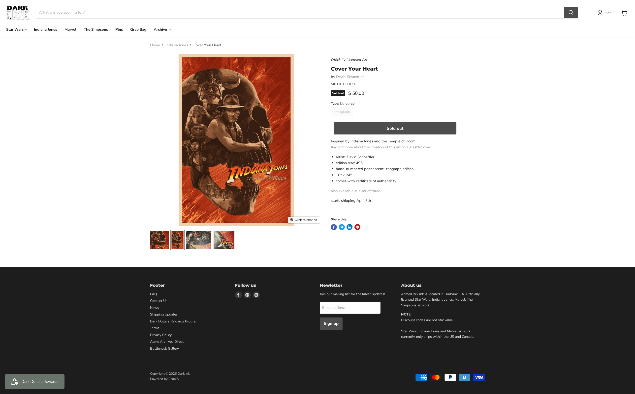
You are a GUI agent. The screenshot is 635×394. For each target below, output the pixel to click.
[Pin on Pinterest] (357, 227)
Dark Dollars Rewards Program (174, 321)
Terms (154, 328)
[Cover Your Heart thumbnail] (159, 240)
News (154, 307)
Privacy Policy (161, 335)
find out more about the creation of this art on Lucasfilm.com (380, 147)
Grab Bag (138, 29)
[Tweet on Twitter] (342, 227)
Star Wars (15, 29)
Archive (161, 29)
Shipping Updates (164, 314)
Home (155, 45)
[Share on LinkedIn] (349, 227)
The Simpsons (96, 29)
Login (608, 12)
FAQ (153, 294)
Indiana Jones (45, 29)
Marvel (70, 29)
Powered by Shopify (164, 379)
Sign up (331, 323)
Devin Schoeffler (350, 76)
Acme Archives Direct (167, 341)
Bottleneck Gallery (164, 348)
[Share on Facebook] (334, 227)
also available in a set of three (355, 190)
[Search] (571, 12)
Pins (119, 29)
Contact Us (158, 300)
